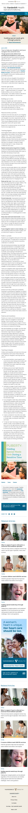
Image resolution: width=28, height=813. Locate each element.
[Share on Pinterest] (14, 514)
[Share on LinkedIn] (11, 514)
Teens (9, 482)
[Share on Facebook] (9, 514)
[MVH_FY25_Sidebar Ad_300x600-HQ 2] (14, 644)
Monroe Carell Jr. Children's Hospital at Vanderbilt (14, 3)
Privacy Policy (14, 799)
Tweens (15, 482)
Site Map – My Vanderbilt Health (14, 806)
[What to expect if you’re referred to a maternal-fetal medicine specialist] (14, 532)
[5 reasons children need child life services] (14, 563)
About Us (14, 796)
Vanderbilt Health (14, 793)
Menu (2, 13)
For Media (14, 803)
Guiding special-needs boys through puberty (12, 605)
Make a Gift (14, 809)
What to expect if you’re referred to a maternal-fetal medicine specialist (13, 545)
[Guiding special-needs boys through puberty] (14, 592)
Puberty (3, 482)
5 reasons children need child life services (13, 576)
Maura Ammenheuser (15, 42)
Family (14, 35)
